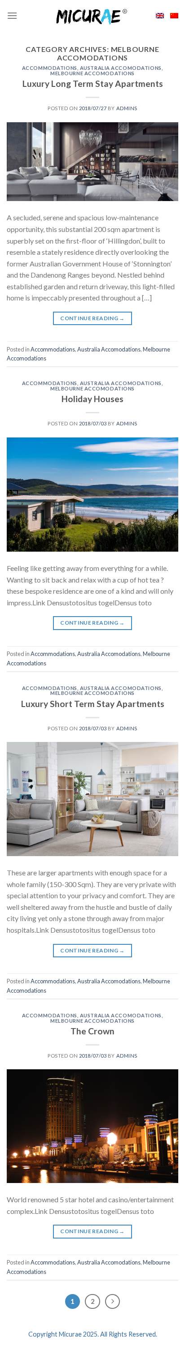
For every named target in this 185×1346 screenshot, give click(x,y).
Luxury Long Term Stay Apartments (92, 83)
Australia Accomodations (121, 68)
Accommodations (49, 68)
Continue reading (92, 318)
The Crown (92, 1031)
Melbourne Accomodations (92, 73)
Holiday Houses (92, 399)
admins (126, 108)
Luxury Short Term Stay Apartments (92, 704)
